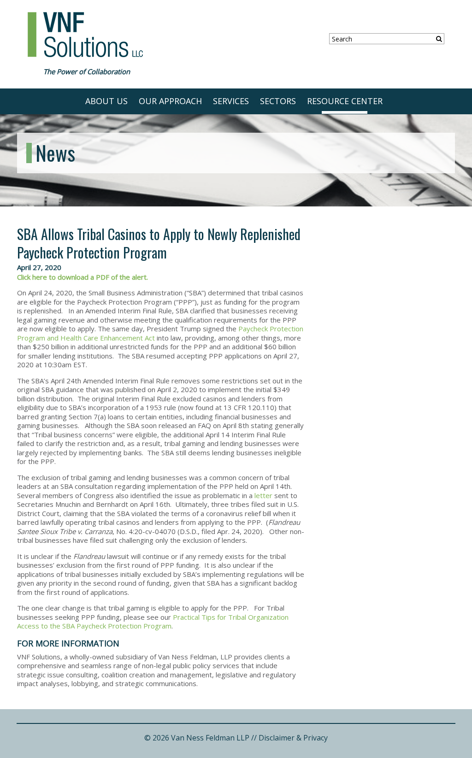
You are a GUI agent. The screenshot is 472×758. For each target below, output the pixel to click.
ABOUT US (106, 100)
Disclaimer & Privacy (293, 738)
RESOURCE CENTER (345, 100)
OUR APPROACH (170, 100)
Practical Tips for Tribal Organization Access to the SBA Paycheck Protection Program (153, 621)
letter (263, 495)
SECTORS (278, 100)
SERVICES (231, 100)
